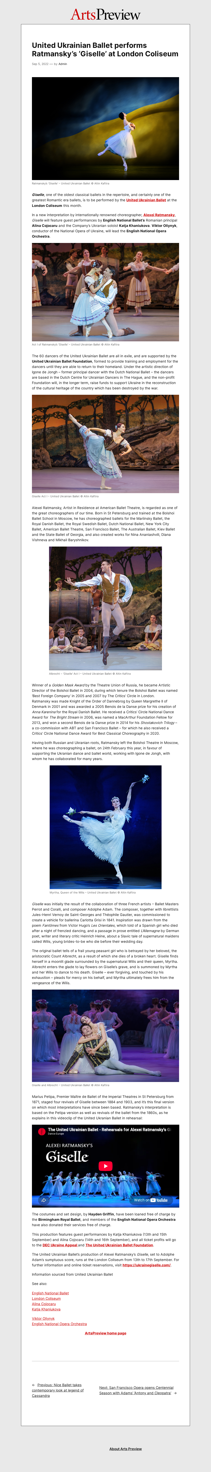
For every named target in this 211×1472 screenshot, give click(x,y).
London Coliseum (46, 1298)
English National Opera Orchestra (59, 1324)
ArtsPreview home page (105, 1333)
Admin (63, 64)
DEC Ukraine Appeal (60, 1245)
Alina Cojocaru (44, 1304)
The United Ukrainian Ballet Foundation (119, 1245)
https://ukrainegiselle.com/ (147, 1265)
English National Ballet (50, 1293)
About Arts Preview (125, 1449)
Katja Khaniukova (46, 1309)
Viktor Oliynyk (43, 1318)
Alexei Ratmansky (159, 215)
